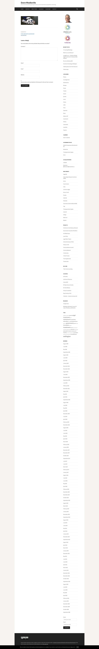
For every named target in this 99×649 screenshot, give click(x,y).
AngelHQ (65, 174)
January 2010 (66, 601)
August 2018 (65, 427)
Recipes (65, 85)
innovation (66, 325)
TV (65, 334)
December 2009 (66, 603)
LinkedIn (65, 162)
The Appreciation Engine (68, 152)
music (64, 99)
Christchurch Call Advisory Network (70, 228)
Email (22, 69)
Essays (64, 88)
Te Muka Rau (66, 253)
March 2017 (65, 466)
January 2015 (66, 511)
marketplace (64, 329)
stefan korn (71, 332)
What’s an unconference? (68, 52)
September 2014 (66, 517)
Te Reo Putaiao (66, 255)
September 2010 (66, 581)
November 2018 (66, 425)
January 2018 (66, 447)
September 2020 (66, 399)
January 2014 (66, 534)
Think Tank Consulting (67, 269)
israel (71, 327)
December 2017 (66, 450)
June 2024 (65, 374)
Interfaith (65, 127)
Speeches (65, 110)
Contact (54, 9)
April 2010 (65, 595)
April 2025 (65, 360)
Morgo (67, 329)
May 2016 (65, 483)
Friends (64, 91)
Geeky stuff (65, 116)
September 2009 (66, 612)
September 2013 (66, 539)
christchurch (66, 319)
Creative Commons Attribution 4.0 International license (64, 642)
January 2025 (66, 363)
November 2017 (66, 452)
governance (64, 323)
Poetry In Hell (66, 244)
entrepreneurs (73, 321)
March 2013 (65, 548)
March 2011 (65, 567)
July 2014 (65, 522)
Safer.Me (65, 198)
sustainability (75, 332)
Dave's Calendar (66, 137)
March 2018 (65, 441)
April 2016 (65, 486)
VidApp (64, 214)
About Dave (34, 9)
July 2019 (65, 416)
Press (64, 107)
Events (64, 93)
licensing (75, 327)
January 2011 (66, 570)
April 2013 (65, 545)
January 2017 (66, 472)
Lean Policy (65, 236)
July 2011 (65, 559)
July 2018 (65, 430)
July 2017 (65, 461)
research (69, 331)
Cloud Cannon (66, 184)
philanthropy (76, 329)
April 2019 (65, 419)
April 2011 (65, 564)
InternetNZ (65, 124)
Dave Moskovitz (28, 2)
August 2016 (65, 475)
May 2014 (65, 528)
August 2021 (65, 391)
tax (63, 334)
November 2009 (66, 606)
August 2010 (65, 584)
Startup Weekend (67, 250)
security (65, 332)
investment (66, 327)
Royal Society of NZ (67, 293)
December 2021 (66, 388)
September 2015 (66, 500)
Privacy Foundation (67, 290)
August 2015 (65, 503)
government (69, 323)
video (64, 105)
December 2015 (66, 492)
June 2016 (65, 480)
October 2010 (66, 578)
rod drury (73, 331)
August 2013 (65, 542)
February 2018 (66, 444)
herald (77, 323)
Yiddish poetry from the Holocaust (70, 66)
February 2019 (66, 422)
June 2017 (65, 464)
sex (67, 332)
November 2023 (66, 377)
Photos (64, 77)
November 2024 (66, 369)
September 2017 (66, 458)
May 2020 (65, 408)
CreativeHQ (73, 319)
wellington (67, 336)
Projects (65, 130)
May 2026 (65, 349)
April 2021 (65, 397)
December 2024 (66, 366)
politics (66, 331)
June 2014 (65, 525)
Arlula (64, 181)
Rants (64, 113)
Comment (23, 46)
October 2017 (66, 455)
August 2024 (65, 371)
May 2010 (65, 592)
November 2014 (66, 514)
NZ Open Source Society (68, 285)
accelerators (64, 315)
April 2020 (65, 411)
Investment (65, 119)
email (69, 321)
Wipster (64, 220)
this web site (45, 644)
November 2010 (66, 576)
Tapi (64, 206)
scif (75, 331)
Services (27, 9)
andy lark (67, 315)
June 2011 (65, 562)
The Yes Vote (65, 261)
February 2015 (66, 508)
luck (76, 327)
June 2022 (65, 383)
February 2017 (66, 469)
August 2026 (65, 343)
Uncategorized (66, 79)
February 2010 (66, 598)
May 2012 (65, 556)
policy (64, 331)
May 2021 (65, 394)
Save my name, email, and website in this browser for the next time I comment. (37, 82)
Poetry (64, 102)
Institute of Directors (67, 279)
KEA (73, 327)
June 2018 (65, 433)
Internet (70, 325)
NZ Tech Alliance (66, 287)
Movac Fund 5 (66, 192)
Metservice (65, 149)
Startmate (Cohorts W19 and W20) (70, 203)
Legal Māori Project (67, 239)
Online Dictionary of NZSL (68, 242)
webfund (74, 334)
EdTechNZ (65, 276)
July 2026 (65, 346)
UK (66, 334)
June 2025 (65, 357)
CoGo (64, 186)
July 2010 (65, 587)
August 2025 (65, 355)
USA (71, 334)
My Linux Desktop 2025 (68, 61)
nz (71, 329)
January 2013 (66, 550)
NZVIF (73, 329)
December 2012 (66, 553)
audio (70, 317)
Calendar (41, 9)
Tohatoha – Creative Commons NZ (70, 296)
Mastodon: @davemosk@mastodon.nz (68, 166)
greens (75, 323)
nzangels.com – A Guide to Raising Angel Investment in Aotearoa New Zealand (70, 57)
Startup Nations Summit (68, 247)
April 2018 (65, 438)
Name (22, 63)
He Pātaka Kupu (66, 233)
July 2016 (65, 478)
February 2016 (66, 489)
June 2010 (65, 590)
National (69, 329)
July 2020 (65, 405)
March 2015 (65, 506)
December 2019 (66, 413)
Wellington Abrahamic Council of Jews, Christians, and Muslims (70, 307)
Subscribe (47, 9)
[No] (97, 647)
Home (22, 9)
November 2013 (66, 536)
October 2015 (66, 497)
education (65, 321)
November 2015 (66, 494)
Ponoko (64, 195)
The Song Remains (67, 258)
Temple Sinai (66, 303)
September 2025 (66, 352)
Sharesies (65, 200)
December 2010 (66, 573)
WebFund (65, 217)
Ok (77, 647)
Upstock (65, 212)
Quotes (64, 96)
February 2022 (66, 385)
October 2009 (66, 609)
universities (68, 334)
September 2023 (66, 380)
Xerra (64, 155)
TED (64, 334)
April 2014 (65, 531)
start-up (69, 332)
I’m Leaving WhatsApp (67, 50)
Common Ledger (66, 189)
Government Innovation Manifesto (70, 230)
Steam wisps (65, 69)
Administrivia (66, 82)
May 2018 (65, 436)
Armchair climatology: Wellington (70, 63)
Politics (64, 121)
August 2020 (65, 402)
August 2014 (65, 520)
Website (22, 74)
